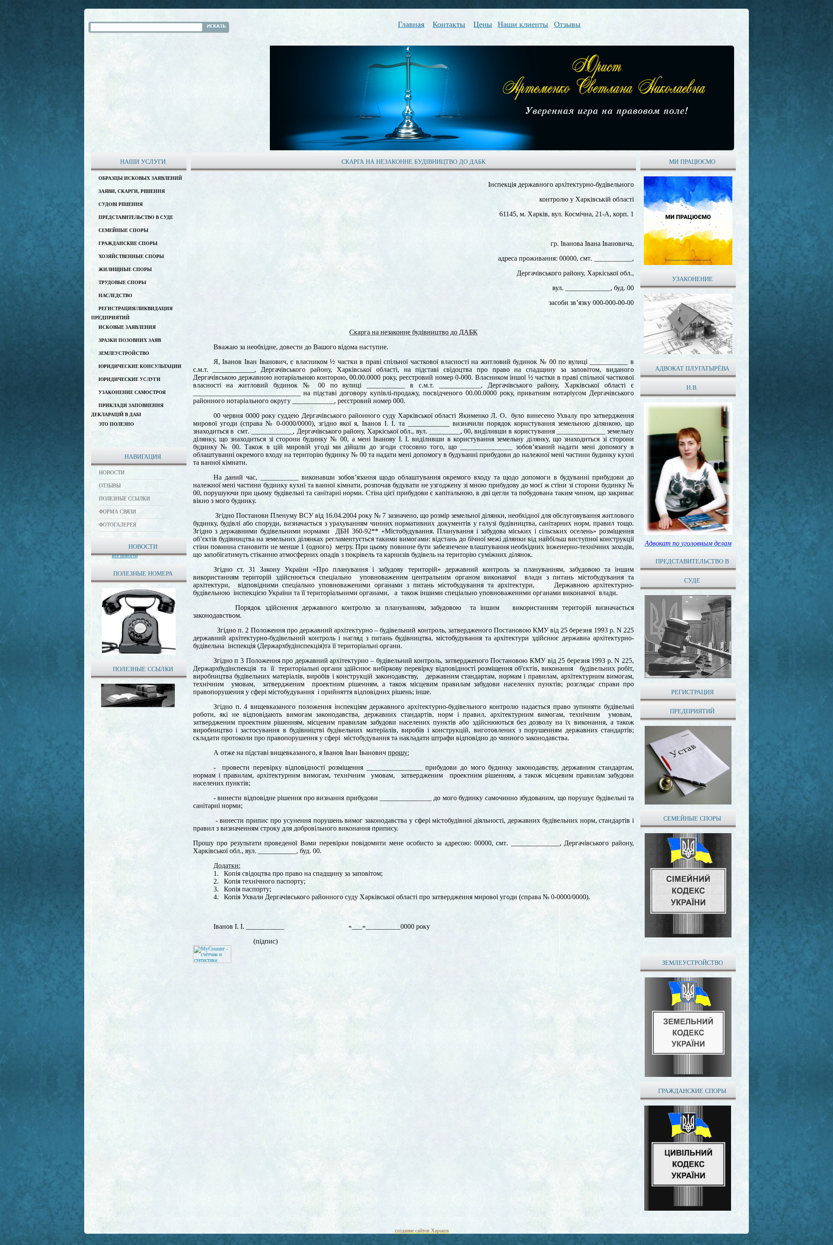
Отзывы (110, 486)
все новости (125, 556)
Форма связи (117, 512)
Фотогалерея (117, 525)
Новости (112, 473)
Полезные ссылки (124, 499)
